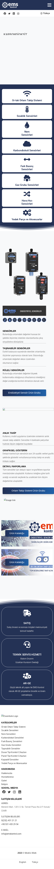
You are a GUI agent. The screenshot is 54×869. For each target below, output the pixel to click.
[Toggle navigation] (49, 5)
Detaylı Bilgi (13, 45)
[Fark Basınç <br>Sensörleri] (27, 159)
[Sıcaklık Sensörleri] (27, 109)
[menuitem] (21, 862)
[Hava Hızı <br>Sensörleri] (27, 194)
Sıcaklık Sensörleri (27, 115)
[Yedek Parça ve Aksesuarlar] (27, 212)
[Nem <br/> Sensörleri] (27, 125)
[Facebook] (5, 13)
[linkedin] (14, 13)
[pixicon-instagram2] (14, 792)
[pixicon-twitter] (9, 792)
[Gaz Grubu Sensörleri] (27, 178)
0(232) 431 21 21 (9, 820)
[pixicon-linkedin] (19, 792)
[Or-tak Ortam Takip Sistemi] (27, 93)
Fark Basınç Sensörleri (27, 168)
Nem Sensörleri (27, 133)
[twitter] (9, 13)
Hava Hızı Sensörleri (27, 202)
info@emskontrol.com (11, 834)
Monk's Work (30, 853)
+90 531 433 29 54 (9, 824)
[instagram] (18, 13)
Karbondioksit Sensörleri (27, 150)
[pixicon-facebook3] (4, 792)
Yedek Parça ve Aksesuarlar (27, 219)
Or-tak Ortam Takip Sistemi (27, 100)
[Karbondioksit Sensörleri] (27, 143)
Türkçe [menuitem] (35, 862)
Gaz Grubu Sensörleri (27, 184)
